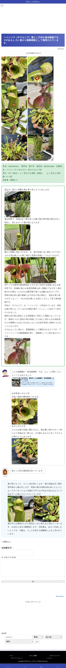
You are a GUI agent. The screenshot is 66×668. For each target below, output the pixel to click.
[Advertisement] (33, 20)
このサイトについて (54, 655)
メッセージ (8, 557)
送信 (33, 581)
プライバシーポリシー (17, 658)
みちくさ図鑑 (33, 655)
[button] (61, 411)
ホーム (11, 655)
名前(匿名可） (7, 548)
